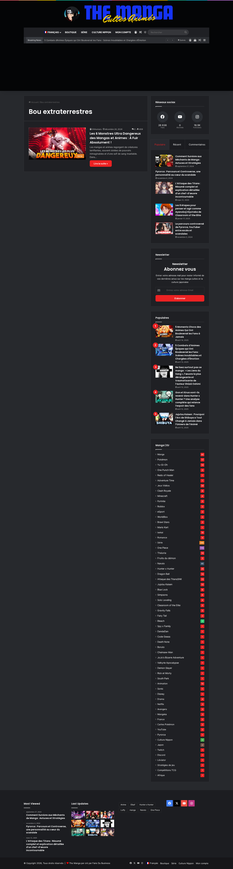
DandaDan (162, 631)
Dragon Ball (163, 574)
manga (133, 810)
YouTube (161, 729)
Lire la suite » (101, 163)
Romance (162, 537)
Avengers (162, 709)
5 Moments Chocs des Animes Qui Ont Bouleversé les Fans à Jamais (188, 331)
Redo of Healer (165, 475)
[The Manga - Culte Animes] (116, 14)
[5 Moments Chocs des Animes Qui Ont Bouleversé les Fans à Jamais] (164, 331)
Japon (160, 745)
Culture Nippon (101, 32)
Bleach (160, 621)
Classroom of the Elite (168, 605)
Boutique (71, 32)
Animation (162, 683)
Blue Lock (162, 589)
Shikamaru (97, 129)
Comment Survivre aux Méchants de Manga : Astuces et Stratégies (188, 160)
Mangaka (162, 714)
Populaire (160, 144)
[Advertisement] (116, 67)
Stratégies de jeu (166, 765)
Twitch (160, 750)
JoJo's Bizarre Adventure (170, 657)
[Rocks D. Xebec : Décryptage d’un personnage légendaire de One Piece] (93, 814)
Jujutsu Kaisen (164, 584)
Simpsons (162, 594)
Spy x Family (164, 626)
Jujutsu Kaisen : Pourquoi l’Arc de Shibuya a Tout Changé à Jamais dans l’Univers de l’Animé (189, 419)
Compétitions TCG (166, 770)
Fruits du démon (166, 558)
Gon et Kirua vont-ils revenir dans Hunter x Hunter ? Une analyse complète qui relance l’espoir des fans (187, 399)
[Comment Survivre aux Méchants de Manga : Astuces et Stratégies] (164, 161)
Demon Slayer (164, 668)
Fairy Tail (162, 615)
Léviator (161, 760)
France (161, 719)
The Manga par (77, 863)
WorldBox (162, 517)
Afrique (161, 775)
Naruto (161, 563)
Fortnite (161, 501)
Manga (160, 454)
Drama (160, 699)
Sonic (160, 688)
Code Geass (163, 636)
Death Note (163, 641)
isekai (160, 532)
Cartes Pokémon (165, 724)
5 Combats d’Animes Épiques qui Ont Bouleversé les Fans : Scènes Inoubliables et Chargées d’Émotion (95, 40)
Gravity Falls (163, 610)
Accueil (34, 102)
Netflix (160, 704)
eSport (161, 511)
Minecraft (162, 496)
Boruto (161, 647)
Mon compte (123, 32)
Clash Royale (164, 490)
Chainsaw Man (165, 652)
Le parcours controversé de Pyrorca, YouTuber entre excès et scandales (189, 228)
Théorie (161, 552)
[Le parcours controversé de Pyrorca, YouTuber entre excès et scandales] (164, 228)
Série (84, 32)
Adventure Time (165, 480)
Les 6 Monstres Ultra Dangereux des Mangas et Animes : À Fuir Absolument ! (115, 138)
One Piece (162, 547)
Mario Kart (162, 527)
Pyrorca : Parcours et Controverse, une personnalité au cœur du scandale (178, 173)
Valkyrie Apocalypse (168, 662)
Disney (160, 694)
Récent (177, 144)
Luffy (123, 810)
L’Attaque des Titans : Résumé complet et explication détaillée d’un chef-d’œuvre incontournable (188, 190)
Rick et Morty (164, 673)
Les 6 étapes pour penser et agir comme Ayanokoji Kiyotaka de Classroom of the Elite (188, 210)
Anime (123, 804)
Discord (161, 755)
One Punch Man (165, 470)
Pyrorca (161, 734)
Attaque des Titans (169, 579)
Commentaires (197, 144)
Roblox (161, 506)
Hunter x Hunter (165, 568)
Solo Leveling (164, 600)
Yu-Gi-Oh (162, 464)
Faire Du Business (101, 863)
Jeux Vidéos (163, 485)
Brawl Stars (163, 522)
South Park (163, 678)
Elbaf (133, 804)
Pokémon (162, 459)
